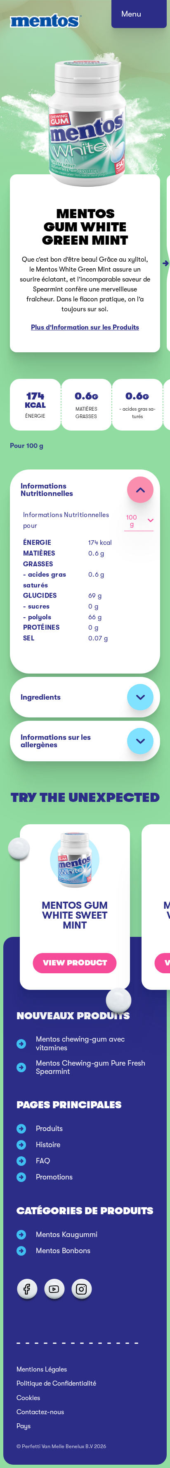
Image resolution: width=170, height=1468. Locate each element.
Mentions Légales (42, 1369)
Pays (24, 1426)
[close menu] (147, 16)
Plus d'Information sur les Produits (85, 327)
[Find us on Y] (54, 1289)
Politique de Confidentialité (56, 1383)
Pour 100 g (26, 446)
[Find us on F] (27, 1289)
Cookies (28, 1398)
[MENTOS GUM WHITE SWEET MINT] (168, 263)
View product (75, 962)
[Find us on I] (81, 1289)
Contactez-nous (40, 1412)
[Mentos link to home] (46, 20)
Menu (131, 14)
